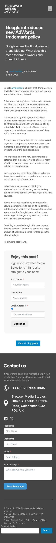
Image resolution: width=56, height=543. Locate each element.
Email (6, 451)
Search (46, 530)
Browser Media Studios (29, 396)
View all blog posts (28, 343)
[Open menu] (50, 8)
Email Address (18, 305)
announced (17, 88)
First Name (16, 279)
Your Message (10, 464)
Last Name (16, 292)
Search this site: (8, 526)
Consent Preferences (14, 523)
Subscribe (19, 323)
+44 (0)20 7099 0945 (28, 388)
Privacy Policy (10, 520)
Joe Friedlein (15, 71)
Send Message (15, 486)
